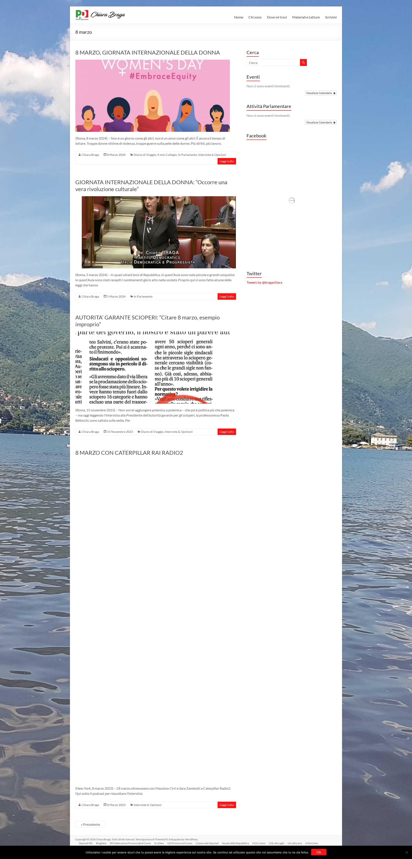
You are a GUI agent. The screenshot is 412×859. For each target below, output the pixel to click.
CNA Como (311, 843)
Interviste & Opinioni (212, 155)
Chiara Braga (90, 155)
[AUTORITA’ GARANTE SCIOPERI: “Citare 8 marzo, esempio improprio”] (152, 333)
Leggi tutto (227, 161)
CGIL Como (258, 843)
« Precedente (90, 824)
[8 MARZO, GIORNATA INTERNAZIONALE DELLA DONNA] (152, 62)
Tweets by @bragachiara (264, 282)
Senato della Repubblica (235, 843)
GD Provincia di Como (179, 843)
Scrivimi (331, 17)
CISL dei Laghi (276, 843)
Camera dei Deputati (207, 843)
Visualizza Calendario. (319, 93)
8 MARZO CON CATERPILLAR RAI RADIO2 (129, 452)
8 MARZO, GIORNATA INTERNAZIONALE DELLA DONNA (147, 52)
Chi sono (255, 17)
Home (238, 17)
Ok (319, 852)
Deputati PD (85, 843)
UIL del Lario (295, 843)
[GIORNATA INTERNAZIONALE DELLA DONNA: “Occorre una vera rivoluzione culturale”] (159, 198)
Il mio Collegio (167, 155)
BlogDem (101, 843)
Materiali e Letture (306, 17)
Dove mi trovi (277, 17)
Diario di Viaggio (145, 155)
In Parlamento (187, 155)
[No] (406, 852)
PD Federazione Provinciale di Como (130, 843)
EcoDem (159, 843)
